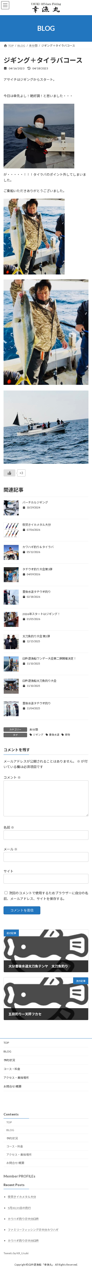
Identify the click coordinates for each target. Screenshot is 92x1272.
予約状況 (11, 1060)
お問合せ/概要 (12, 1086)
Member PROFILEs (19, 1176)
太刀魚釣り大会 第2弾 (36, 636)
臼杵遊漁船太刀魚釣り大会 (39, 681)
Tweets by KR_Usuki (16, 1253)
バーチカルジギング (35, 502)
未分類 (33, 729)
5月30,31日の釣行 (19, 1208)
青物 (67, 734)
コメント (12, 777)
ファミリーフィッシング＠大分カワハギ (33, 1230)
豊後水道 (54, 734)
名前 (9, 827)
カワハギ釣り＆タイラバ (38, 547)
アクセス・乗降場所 (16, 1077)
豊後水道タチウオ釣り (36, 591)
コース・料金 (12, 1069)
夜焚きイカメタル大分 (36, 524)
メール (10, 849)
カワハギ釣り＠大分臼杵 (23, 1219)
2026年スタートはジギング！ (41, 614)
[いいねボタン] (9, 472)
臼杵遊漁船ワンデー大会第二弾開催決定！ (49, 658)
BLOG (7, 1051)
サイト (8, 871)
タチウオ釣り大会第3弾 (37, 569)
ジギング (38, 734)
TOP (6, 1042)
